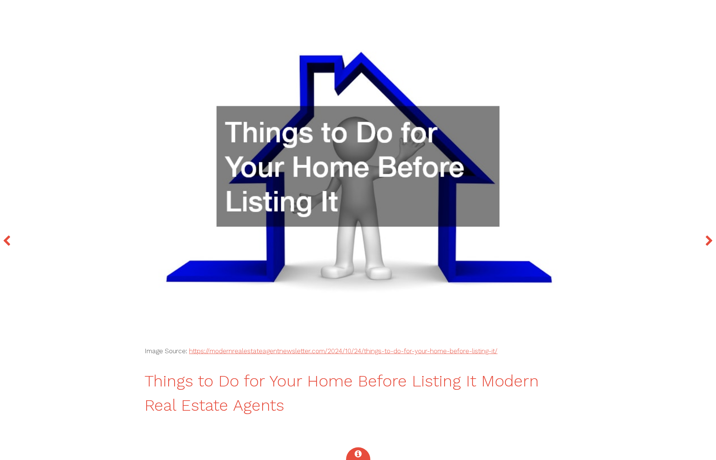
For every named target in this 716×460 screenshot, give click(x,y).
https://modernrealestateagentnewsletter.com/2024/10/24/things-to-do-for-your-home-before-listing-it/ (343, 351)
